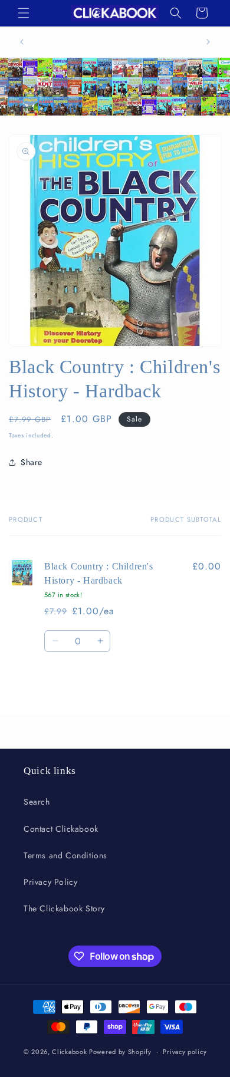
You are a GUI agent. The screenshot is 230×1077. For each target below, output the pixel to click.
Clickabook (69, 1051)
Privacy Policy (50, 882)
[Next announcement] (208, 42)
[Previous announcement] (22, 42)
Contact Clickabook (61, 829)
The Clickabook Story (64, 908)
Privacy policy (184, 1051)
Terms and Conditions (65, 855)
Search (37, 802)
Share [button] (31, 462)
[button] (24, 13)
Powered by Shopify (120, 1051)
